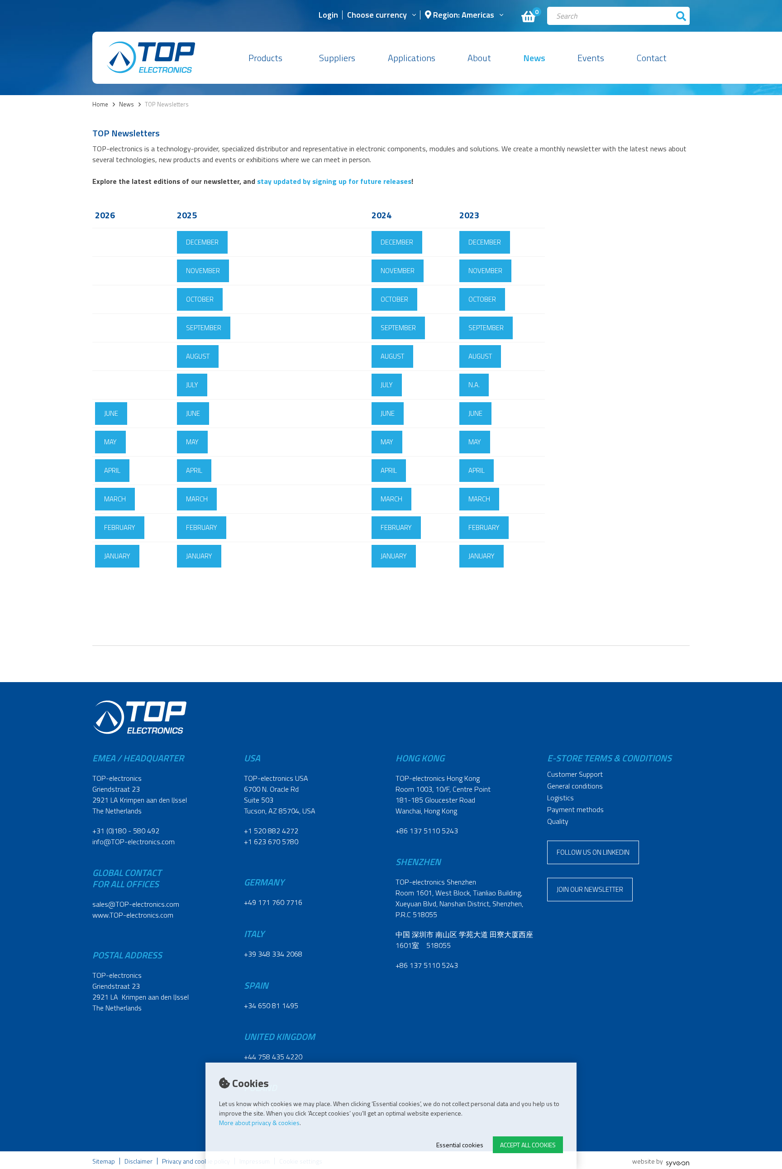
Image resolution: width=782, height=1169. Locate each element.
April (112, 470)
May (110, 442)
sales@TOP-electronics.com (135, 904)
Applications (411, 58)
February (119, 527)
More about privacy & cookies (259, 1122)
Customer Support (575, 774)
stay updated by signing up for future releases (334, 181)
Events (590, 58)
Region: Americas (462, 15)
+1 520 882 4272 (271, 830)
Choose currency (377, 15)
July (192, 385)
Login (328, 15)
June (111, 413)
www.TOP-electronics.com (132, 914)
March (115, 499)
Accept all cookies (528, 1145)
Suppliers (337, 58)
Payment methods (575, 809)
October (200, 299)
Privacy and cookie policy (196, 1161)
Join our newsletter (590, 889)
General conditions (575, 785)
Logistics (560, 797)
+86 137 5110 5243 (427, 830)
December (202, 242)
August (198, 356)
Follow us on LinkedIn (593, 852)
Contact (652, 58)
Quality (557, 821)
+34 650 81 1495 (271, 1005)
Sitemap (103, 1161)
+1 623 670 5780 (271, 841)
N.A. (474, 385)
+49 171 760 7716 (273, 902)
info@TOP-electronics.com (133, 841)
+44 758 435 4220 (273, 1056)
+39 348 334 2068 (273, 953)
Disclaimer (138, 1161)
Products (265, 58)
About (479, 58)
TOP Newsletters (167, 104)
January (117, 556)
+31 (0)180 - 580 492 (125, 830)
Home (100, 104)
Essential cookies (459, 1145)
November (203, 270)
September (203, 327)
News (534, 58)
